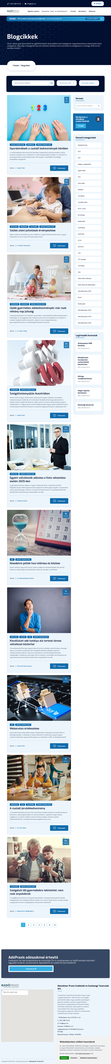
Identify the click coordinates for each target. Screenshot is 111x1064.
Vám (79, 272)
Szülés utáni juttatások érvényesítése (33, 230)
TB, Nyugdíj (33, 226)
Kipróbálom (82, 11)
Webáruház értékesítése (24, 728)
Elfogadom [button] (64, 1058)
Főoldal (16, 65)
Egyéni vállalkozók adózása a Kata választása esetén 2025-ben (38, 479)
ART (12, 559)
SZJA (22, 804)
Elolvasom (61, 168)
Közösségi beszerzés (86, 405)
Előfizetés (92, 11)
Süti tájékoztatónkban (82, 1053)
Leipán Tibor (21, 168)
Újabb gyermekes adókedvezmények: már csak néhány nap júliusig (38, 309)
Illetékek (80, 189)
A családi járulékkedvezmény (27, 808)
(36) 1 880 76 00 (65, 1020)
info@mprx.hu (64, 1023)
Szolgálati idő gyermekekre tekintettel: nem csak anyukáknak (36, 892)
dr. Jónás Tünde (22, 331)
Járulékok (14, 804)
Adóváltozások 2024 (84, 316)
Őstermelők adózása (84, 278)
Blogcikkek (25, 65)
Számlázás (14, 389)
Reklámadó (81, 221)
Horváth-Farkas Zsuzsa (24, 666)
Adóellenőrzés (82, 145)
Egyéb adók (14, 304)
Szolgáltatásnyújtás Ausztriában (30, 393)
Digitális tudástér (33, 11)
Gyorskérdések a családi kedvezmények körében (39, 148)
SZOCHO (23, 637)
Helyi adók (81, 183)
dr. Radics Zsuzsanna (23, 245)
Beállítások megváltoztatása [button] (88, 1058)
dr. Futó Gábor (21, 828)
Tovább (80, 126)
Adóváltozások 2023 (84, 310)
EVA (79, 177)
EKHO (80, 297)
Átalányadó (81, 304)
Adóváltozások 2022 (84, 291)
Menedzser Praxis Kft (37, 1061)
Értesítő (73, 11)
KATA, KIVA (14, 226)
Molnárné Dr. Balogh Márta (25, 911)
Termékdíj (81, 266)
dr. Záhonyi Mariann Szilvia (25, 578)
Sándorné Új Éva (22, 501)
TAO (30, 637)
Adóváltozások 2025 (44, 144)
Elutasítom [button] (74, 1058)
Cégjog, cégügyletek (17, 144)
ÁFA (12, 725)
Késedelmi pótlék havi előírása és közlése (35, 563)
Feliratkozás (30, 969)
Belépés (98, 4)
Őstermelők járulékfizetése (86, 285)
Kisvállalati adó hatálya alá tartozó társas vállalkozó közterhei (35, 642)
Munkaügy (30, 144)
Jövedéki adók (82, 202)
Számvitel (81, 234)
